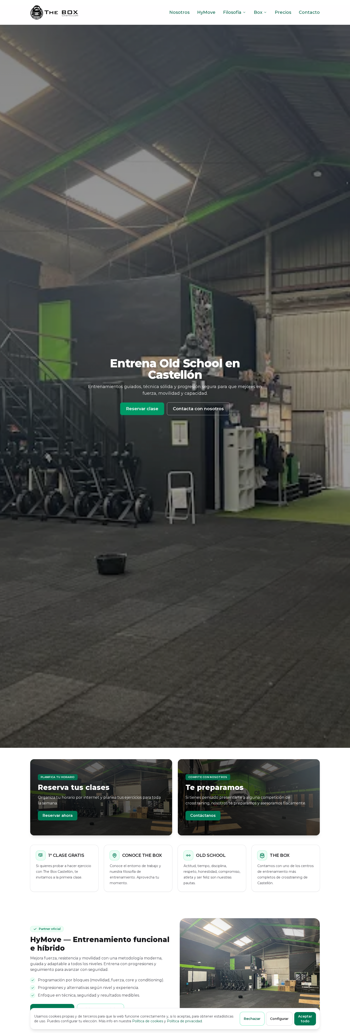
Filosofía (232, 12)
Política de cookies (147, 1021)
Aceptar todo (305, 1018)
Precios (283, 12)
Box (258, 12)
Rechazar (252, 1019)
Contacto (309, 12)
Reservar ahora (58, 815)
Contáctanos (203, 815)
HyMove (206, 12)
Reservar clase (142, 408)
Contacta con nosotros (198, 408)
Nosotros (179, 12)
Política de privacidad (184, 1021)
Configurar (279, 1019)
